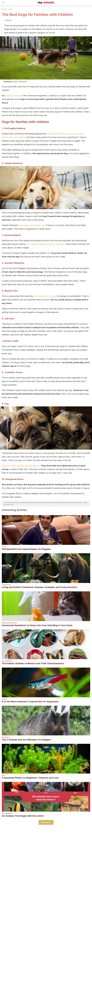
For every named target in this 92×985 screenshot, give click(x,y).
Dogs (10, 9)
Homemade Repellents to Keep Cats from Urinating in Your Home (37, 625)
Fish (3, 775)
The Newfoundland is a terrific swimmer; (46, 244)
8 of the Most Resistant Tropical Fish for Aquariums (30, 701)
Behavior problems (9, 623)
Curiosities (6, 585)
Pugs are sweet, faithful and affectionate (20, 465)
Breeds (4, 9)
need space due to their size (32, 225)
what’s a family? (13, 95)
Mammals (6, 737)
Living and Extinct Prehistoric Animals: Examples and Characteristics (39, 587)
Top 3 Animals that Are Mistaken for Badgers (26, 739)
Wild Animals (7, 661)
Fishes (4, 699)
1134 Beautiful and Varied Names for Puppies (26, 549)
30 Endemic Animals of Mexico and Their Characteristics (33, 663)
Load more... (46, 822)
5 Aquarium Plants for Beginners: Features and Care (30, 777)
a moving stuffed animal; (45, 296)
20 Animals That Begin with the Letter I (23, 816)
